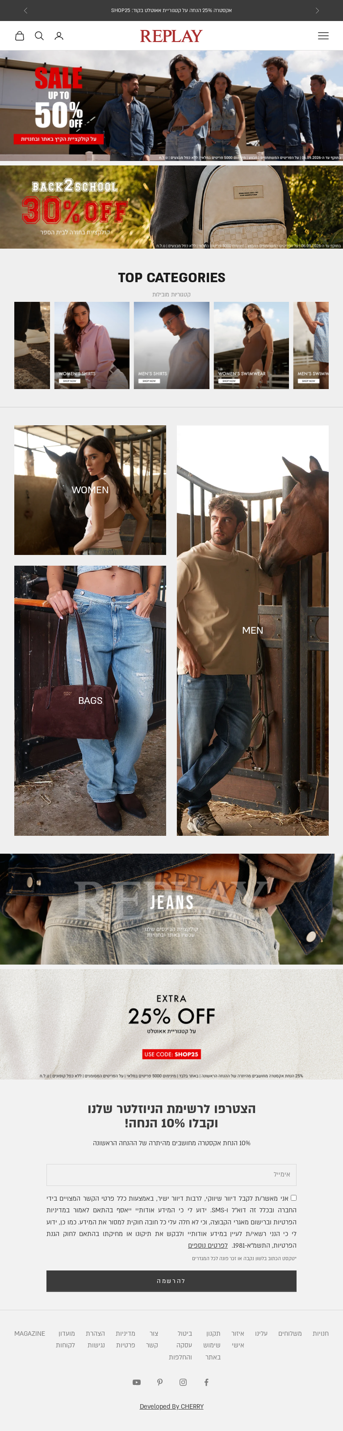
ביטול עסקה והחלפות (180, 1345)
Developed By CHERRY (172, 1406)
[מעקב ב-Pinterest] (159, 1382)
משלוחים (290, 1333)
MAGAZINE (29, 1333)
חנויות (321, 1333)
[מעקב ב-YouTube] (136, 1382)
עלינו (261, 1333)
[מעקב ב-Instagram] (183, 1382)
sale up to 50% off (172, 10)
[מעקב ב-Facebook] (206, 1382)
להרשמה (171, 1281)
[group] (171, 106)
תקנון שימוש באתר (212, 1345)
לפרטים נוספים (208, 1245)
